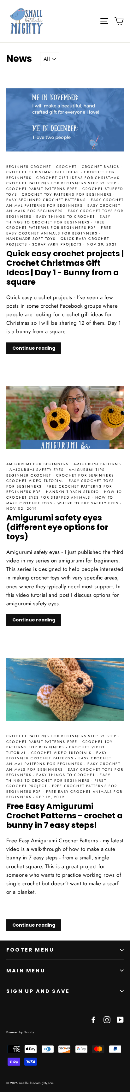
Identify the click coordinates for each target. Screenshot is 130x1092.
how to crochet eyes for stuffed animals (64, 494)
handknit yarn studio (73, 491)
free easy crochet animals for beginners (58, 230)
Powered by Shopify (20, 1032)
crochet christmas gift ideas (43, 172)
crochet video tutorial (36, 480)
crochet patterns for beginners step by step (62, 183)
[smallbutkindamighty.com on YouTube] (120, 1019)
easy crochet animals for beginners (63, 208)
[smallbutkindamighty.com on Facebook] (93, 1019)
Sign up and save (38, 991)
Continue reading (33, 348)
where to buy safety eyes (88, 503)
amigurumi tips (87, 469)
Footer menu (30, 949)
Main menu (25, 970)
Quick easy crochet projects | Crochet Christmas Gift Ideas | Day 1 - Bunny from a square (65, 268)
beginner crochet (29, 166)
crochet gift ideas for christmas (78, 177)
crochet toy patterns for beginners (67, 194)
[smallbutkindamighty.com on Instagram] (106, 1019)
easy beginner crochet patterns (46, 199)
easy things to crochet (66, 216)
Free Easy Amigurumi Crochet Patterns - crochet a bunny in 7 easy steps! (64, 816)
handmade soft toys (31, 238)
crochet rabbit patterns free (42, 188)
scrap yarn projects (57, 244)
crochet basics (101, 166)
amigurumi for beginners (38, 463)
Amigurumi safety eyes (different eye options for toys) (57, 527)
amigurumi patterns (97, 463)
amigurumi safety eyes (37, 469)
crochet (67, 166)
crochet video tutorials (62, 752)
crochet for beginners (85, 475)
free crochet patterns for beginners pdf (55, 225)
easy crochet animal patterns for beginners (65, 202)
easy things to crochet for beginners (58, 219)
